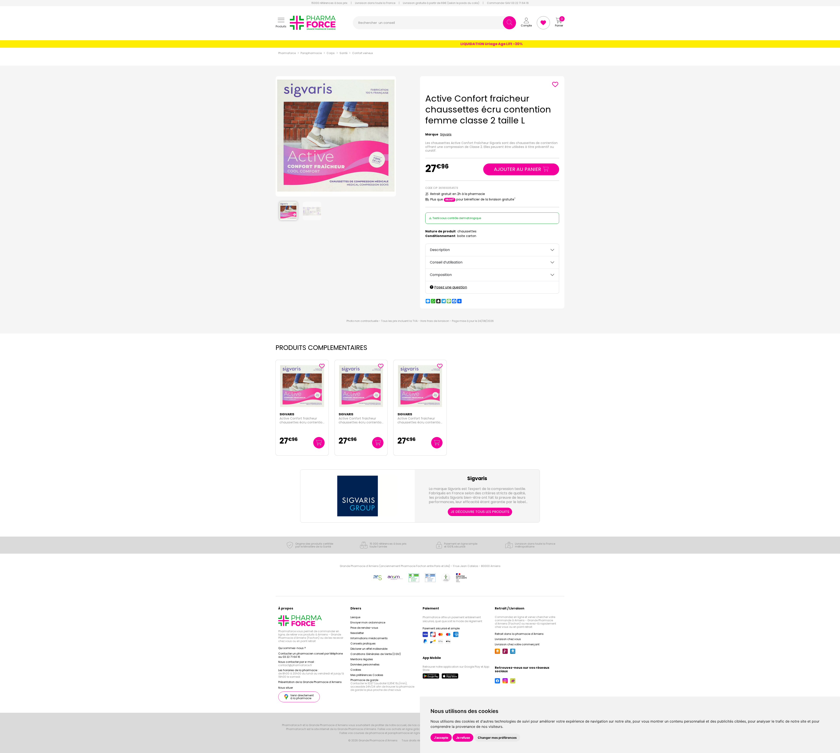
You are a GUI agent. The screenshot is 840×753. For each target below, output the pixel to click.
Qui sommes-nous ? (292, 648)
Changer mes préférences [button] (497, 737)
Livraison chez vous (508, 639)
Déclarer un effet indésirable (368, 648)
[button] (281, 22)
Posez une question (450, 287)
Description (440, 249)
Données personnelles (365, 664)
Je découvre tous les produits (480, 511)
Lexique (355, 617)
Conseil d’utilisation (446, 262)
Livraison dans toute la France (375, 3)
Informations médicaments (369, 638)
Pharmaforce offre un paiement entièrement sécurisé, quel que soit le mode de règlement (452, 619)
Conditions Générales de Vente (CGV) (375, 654)
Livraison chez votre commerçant (517, 644)
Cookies (355, 669)
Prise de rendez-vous (364, 627)
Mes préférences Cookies (366, 675)
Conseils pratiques (363, 643)
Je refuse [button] (463, 737)
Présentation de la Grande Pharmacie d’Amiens (310, 682)
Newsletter (357, 633)
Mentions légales (361, 659)
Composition (441, 274)
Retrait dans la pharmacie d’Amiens (519, 633)
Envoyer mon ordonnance (367, 622)
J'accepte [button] (441, 737)
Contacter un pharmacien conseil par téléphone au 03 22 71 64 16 (310, 655)
